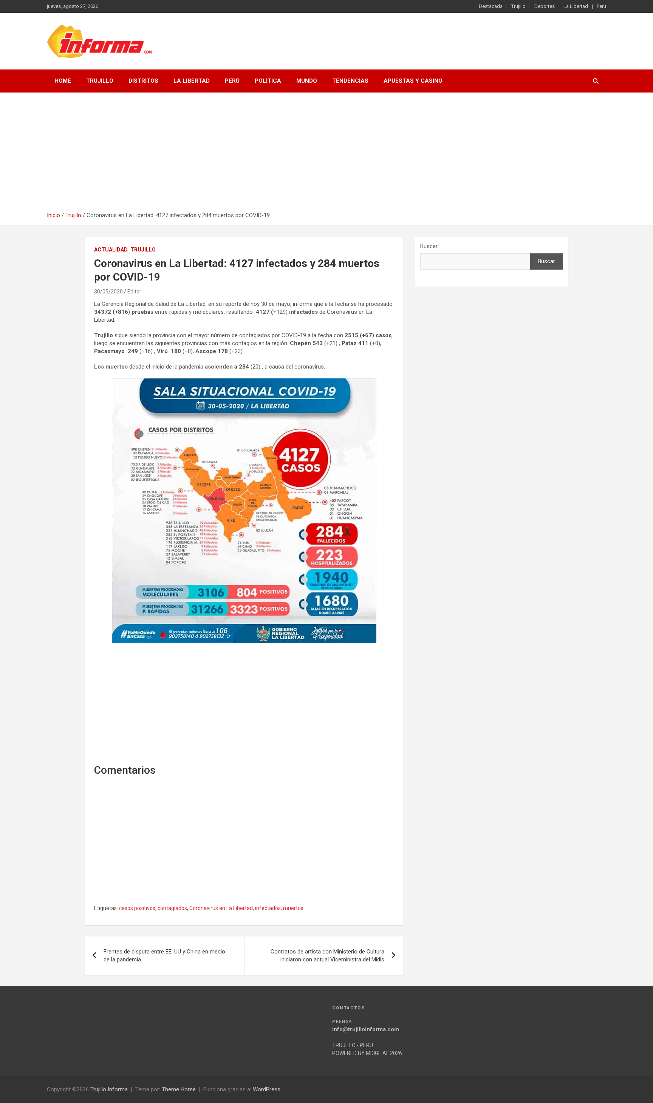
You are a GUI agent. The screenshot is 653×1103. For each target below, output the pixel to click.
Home (62, 80)
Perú (601, 6)
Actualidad (111, 250)
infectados (268, 908)
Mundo (306, 80)
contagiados (172, 908)
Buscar (429, 246)
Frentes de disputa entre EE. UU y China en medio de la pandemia (164, 955)
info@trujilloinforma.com (365, 1029)
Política (268, 80)
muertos (293, 908)
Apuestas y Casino (413, 80)
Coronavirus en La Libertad (221, 908)
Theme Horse (179, 1089)
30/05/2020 (108, 291)
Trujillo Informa (109, 1089)
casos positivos (137, 908)
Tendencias (350, 80)
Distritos (143, 80)
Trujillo (518, 6)
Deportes (544, 6)
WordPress (266, 1089)
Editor (134, 291)
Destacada (491, 6)
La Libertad (575, 6)
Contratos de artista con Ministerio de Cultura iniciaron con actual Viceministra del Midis (327, 955)
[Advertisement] (326, 155)
